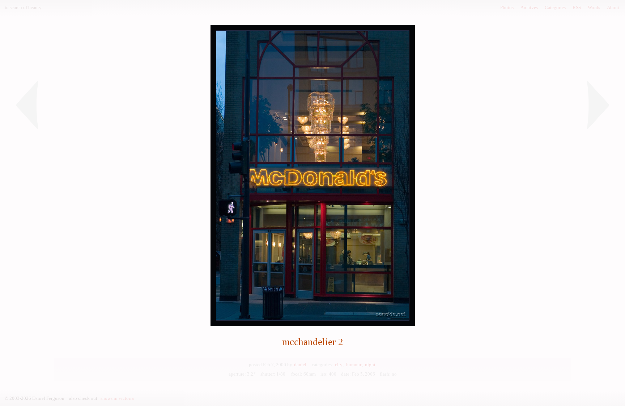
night (370, 364)
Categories (555, 7)
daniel (300, 364)
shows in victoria (117, 398)
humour (353, 364)
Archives (529, 7)
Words (594, 7)
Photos (507, 7)
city (339, 364)
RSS (577, 7)
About (613, 7)
